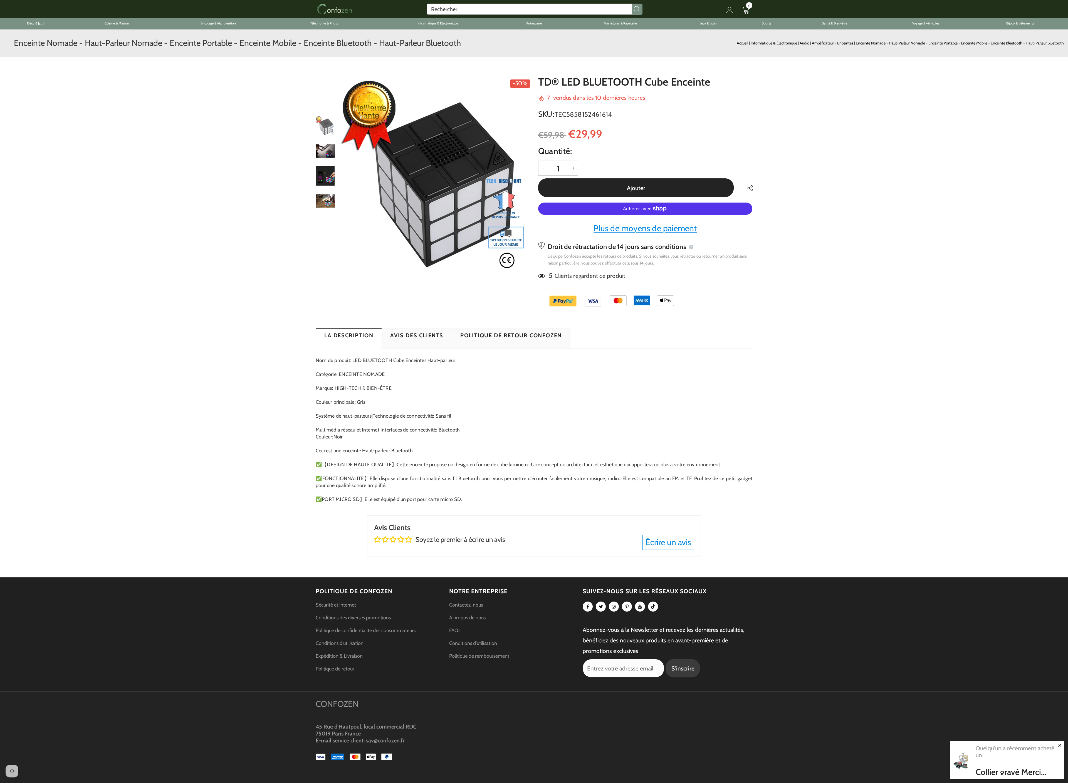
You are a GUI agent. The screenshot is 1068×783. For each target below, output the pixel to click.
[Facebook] (588, 607)
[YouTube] (640, 607)
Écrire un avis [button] (668, 542)
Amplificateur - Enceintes (833, 43)
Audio (805, 43)
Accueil (742, 43)
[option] (435, 176)
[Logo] (334, 9)
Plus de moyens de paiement (645, 228)
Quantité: (555, 151)
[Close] (1060, 745)
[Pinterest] (627, 607)
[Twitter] (601, 607)
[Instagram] (614, 607)
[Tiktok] (653, 607)
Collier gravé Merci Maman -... (1008, 772)
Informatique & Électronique (774, 43)
